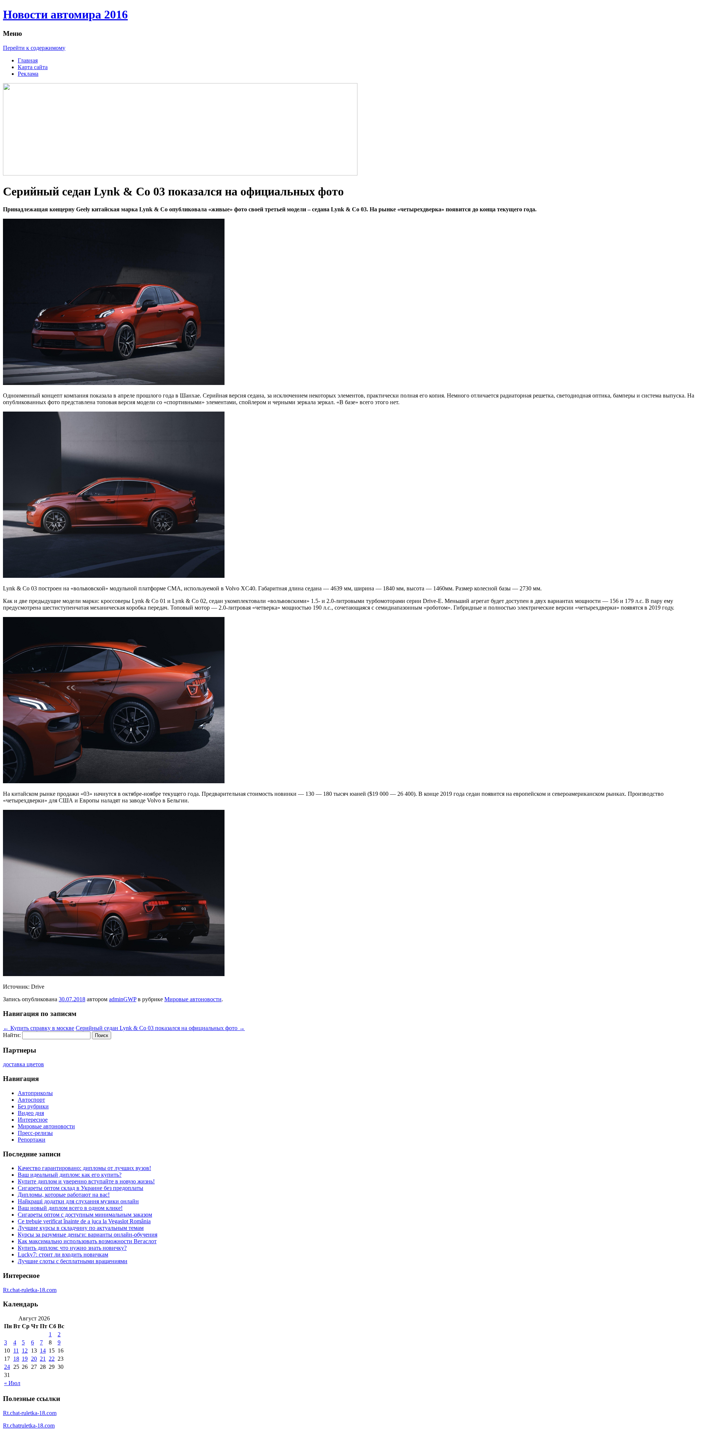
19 (25, 1359)
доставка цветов (23, 1064)
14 (43, 1350)
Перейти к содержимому (34, 48)
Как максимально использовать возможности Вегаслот (87, 1241)
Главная (28, 60)
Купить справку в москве (38, 1028)
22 (52, 1359)
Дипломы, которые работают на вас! (64, 1194)
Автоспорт (31, 1100)
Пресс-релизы (35, 1133)
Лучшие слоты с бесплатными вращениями (72, 1261)
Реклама (28, 74)
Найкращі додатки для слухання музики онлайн (78, 1201)
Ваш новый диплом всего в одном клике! (70, 1208)
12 (25, 1350)
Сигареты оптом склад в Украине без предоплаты (80, 1188)
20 (34, 1359)
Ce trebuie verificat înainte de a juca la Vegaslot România (84, 1221)
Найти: (12, 1035)
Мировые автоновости (193, 999)
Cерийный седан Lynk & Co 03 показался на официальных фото (160, 1028)
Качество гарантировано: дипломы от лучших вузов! (84, 1168)
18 (16, 1359)
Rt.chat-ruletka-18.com (29, 1290)
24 (7, 1367)
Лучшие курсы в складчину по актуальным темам (81, 1228)
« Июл (12, 1383)
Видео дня (31, 1113)
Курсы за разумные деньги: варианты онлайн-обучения (87, 1234)
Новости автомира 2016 (65, 14)
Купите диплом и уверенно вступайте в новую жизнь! (86, 1181)
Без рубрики (33, 1106)
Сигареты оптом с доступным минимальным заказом (85, 1214)
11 (16, 1350)
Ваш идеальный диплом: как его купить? (69, 1175)
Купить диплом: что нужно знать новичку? (72, 1248)
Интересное (33, 1119)
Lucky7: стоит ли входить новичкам (63, 1254)
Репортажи (31, 1139)
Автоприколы (35, 1093)
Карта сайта (33, 67)
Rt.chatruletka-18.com (29, 1425)
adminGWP (122, 999)
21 (43, 1359)
